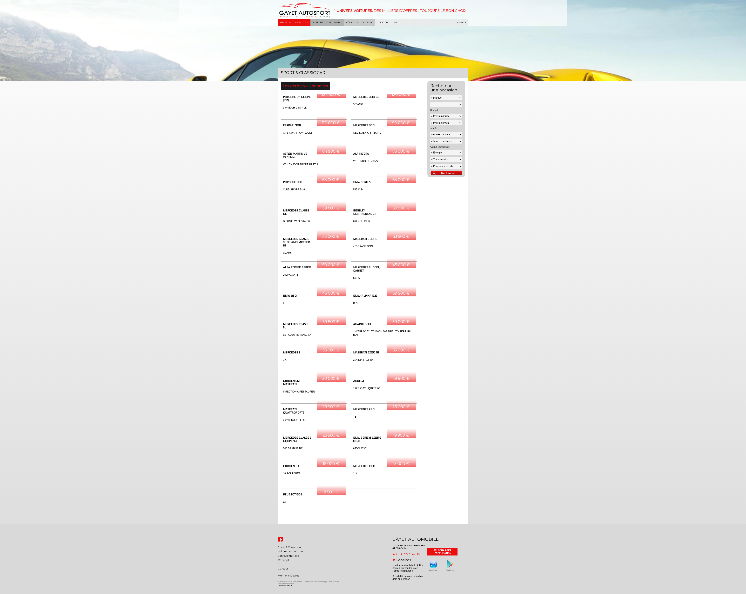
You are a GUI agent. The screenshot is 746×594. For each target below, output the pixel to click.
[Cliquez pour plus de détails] (314, 106)
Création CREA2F (285, 586)
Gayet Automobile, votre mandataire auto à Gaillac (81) (295, 15)
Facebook (280, 539)
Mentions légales (288, 575)
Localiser (403, 560)
